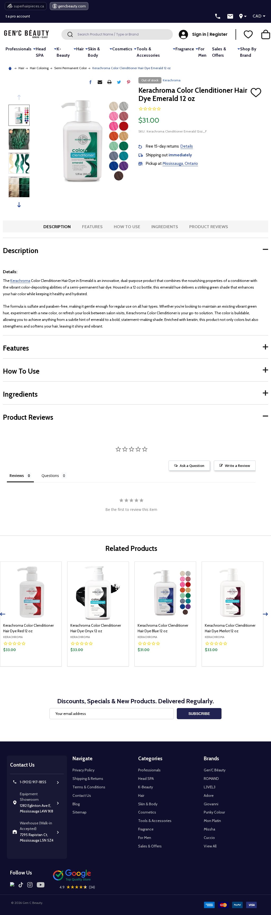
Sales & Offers (219, 52)
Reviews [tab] (17, 475)
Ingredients (164, 226)
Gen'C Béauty (214, 770)
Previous (19, 97)
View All (210, 846)
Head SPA (41, 52)
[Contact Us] (230, 16)
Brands (211, 758)
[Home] (10, 68)
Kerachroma (20, 280)
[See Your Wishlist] (248, 34)
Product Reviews (208, 226)
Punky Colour (214, 812)
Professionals (18, 48)
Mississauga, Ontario (180, 163)
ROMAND (211, 778)
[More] (34, 48)
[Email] (100, 82)
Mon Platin (212, 820)
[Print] (109, 82)
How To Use (127, 226)
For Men (202, 52)
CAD (257, 16)
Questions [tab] (50, 475)
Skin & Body (94, 52)
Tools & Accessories (148, 52)
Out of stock (31, 666)
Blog (76, 804)
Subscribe (199, 713)
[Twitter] (119, 82)
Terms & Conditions (89, 787)
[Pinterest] (128, 82)
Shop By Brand (248, 52)
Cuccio (209, 837)
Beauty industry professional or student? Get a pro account (53, 14)
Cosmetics (122, 48)
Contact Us (82, 795)
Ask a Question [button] (192, 465)
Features (92, 226)
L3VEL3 (209, 787)
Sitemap (80, 812)
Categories (150, 758)
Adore (209, 795)
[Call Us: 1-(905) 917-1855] (217, 16)
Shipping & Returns (88, 778)
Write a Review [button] (237, 465)
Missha (209, 829)
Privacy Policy (83, 770)
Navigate (82, 758)
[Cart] (265, 34)
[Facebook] (90, 82)
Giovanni (211, 804)
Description (57, 226)
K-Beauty (63, 52)
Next (19, 204)
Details (186, 146)
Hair (80, 48)
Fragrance (184, 48)
